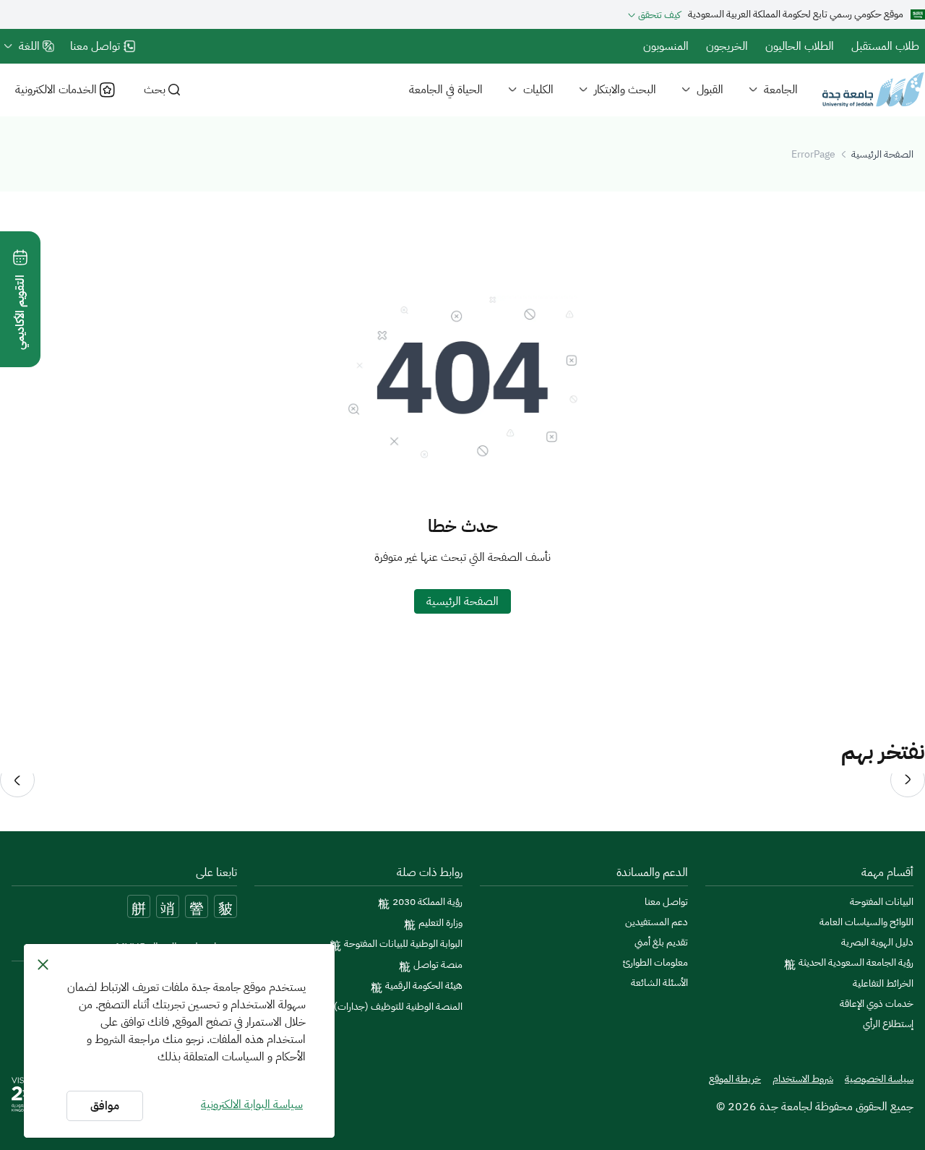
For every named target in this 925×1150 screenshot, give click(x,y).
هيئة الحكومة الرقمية (423, 986)
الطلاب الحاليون (799, 46)
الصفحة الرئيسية (882, 154)
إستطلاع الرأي (888, 1024)
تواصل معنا (666, 902)
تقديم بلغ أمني (661, 942)
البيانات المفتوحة (881, 902)
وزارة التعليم (440, 923)
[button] (907, 780)
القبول (710, 89)
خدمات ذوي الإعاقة (876, 1004)
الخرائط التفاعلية (883, 984)
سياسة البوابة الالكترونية (252, 1104)
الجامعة (781, 89)
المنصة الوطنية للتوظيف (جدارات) (398, 1007)
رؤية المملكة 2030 (427, 902)
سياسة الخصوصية (879, 1079)
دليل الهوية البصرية (877, 942)
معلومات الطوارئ (655, 963)
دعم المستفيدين (656, 922)
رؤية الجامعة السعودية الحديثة (856, 963)
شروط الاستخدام (803, 1079)
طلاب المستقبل (885, 46)
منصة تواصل (437, 965)
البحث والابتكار (625, 89)
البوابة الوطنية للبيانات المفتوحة (403, 944)
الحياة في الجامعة (446, 89)
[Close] (43, 964)
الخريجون (727, 46)
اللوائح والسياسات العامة (866, 922)
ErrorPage (813, 154)
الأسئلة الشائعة (659, 983)
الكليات (538, 89)
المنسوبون (666, 46)
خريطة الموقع (735, 1079)
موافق (104, 1106)
